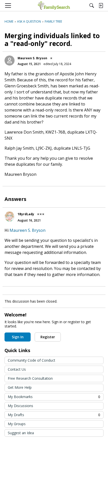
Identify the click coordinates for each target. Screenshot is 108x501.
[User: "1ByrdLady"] (10, 216)
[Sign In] (100, 5)
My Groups (17, 423)
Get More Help (20, 387)
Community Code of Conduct (31, 360)
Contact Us (17, 369)
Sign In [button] (18, 337)
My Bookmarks (54, 396)
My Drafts (54, 414)
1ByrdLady (26, 214)
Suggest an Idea (21, 432)
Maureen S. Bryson (32, 58)
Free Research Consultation (30, 378)
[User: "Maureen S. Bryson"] (10, 60)
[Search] (91, 5)
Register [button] (47, 337)
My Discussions (20, 405)
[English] (54, 5)
